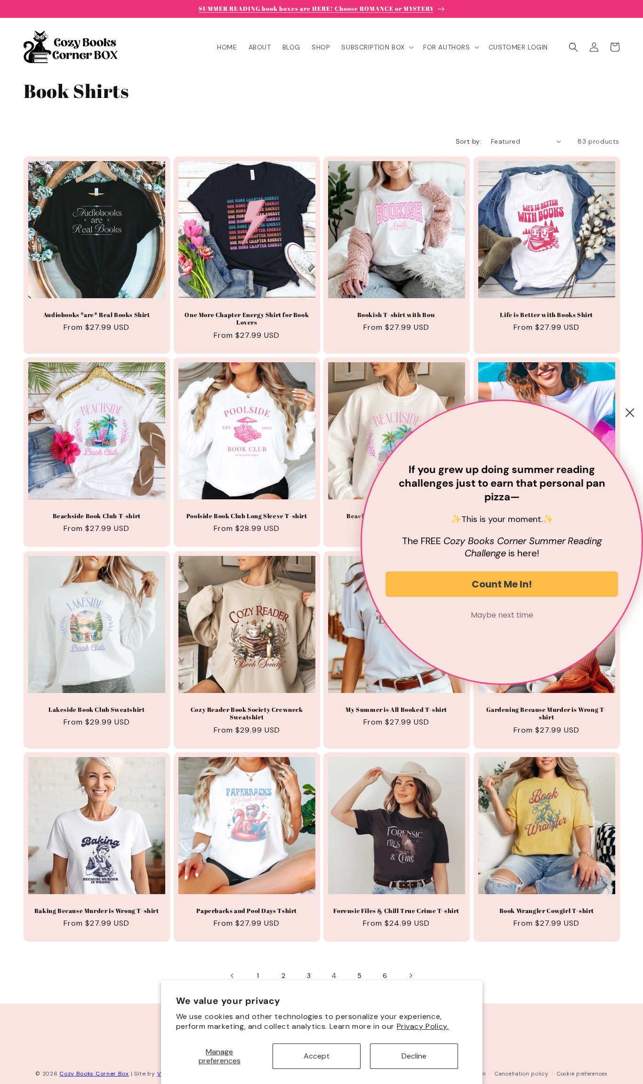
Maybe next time (502, 615)
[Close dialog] (629, 412)
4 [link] (334, 975)
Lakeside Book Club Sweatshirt (96, 709)
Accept (317, 1056)
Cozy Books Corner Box (94, 1073)
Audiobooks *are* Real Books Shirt (96, 314)
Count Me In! (502, 584)
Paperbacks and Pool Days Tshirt (246, 910)
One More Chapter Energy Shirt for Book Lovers (247, 318)
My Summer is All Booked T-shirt (396, 709)
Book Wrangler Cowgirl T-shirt (546, 910)
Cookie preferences (582, 1073)
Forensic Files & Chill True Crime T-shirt (396, 910)
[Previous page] (232, 975)
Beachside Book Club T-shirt (97, 516)
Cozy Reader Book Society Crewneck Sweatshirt (246, 713)
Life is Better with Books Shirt (546, 314)
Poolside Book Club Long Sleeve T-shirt (246, 516)
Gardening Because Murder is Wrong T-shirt (546, 713)
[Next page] (410, 975)
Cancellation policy (521, 1073)
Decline (414, 1056)
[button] (377, 47)
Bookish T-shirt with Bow (396, 314)
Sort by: (469, 141)
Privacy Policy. (423, 1026)
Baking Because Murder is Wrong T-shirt (96, 910)
